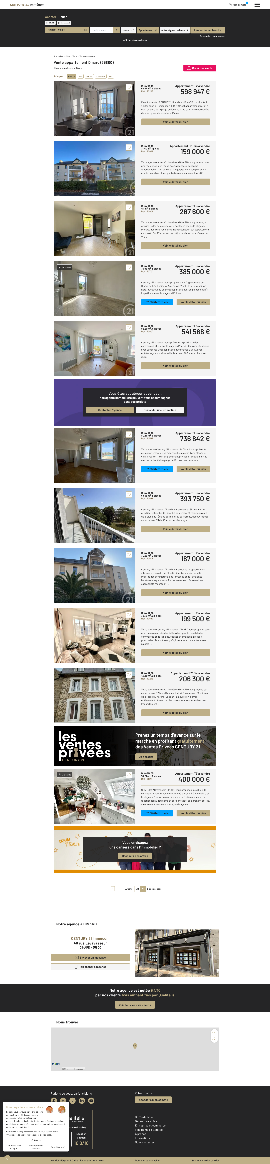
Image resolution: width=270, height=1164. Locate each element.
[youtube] (91, 1101)
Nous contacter (144, 1142)
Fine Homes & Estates (149, 1129)
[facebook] (54, 1101)
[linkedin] (82, 1101)
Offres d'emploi (144, 1117)
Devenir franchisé (146, 1121)
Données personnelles (147, 1160)
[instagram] (72, 1101)
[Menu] (257, 4)
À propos (140, 1134)
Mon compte (239, 4)
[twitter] (63, 1101)
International (143, 1138)
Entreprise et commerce (150, 1125)
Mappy (80, 1069)
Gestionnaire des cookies (205, 1160)
